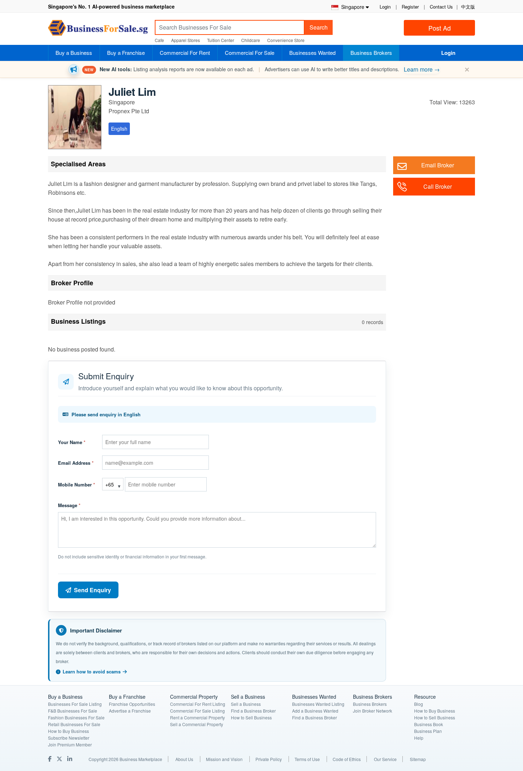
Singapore (351, 6)
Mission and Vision (224, 759)
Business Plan (428, 731)
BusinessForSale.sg (98, 30)
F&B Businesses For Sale (72, 711)
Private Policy (268, 759)
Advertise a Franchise (130, 711)
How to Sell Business (251, 717)
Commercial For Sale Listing (197, 711)
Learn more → (422, 69)
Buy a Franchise (126, 52)
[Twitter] (60, 759)
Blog (418, 704)
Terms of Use (307, 759)
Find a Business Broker (253, 711)
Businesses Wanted (312, 52)
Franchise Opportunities (132, 704)
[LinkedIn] (70, 759)
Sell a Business (246, 704)
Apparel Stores (185, 40)
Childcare (250, 40)
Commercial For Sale (249, 52)
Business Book (428, 724)
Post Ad (439, 27)
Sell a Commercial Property (196, 724)
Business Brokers (371, 52)
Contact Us (441, 6)
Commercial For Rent (185, 52)
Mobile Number (76, 484)
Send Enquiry (92, 590)
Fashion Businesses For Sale (76, 717)
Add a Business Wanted (315, 711)
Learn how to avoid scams (92, 671)
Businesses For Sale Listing (75, 704)
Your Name (71, 442)
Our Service (385, 759)
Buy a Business (74, 52)
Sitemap (418, 759)
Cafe (159, 40)
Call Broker (437, 186)
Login (385, 6)
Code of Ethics (347, 759)
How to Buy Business (68, 731)
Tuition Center (220, 40)
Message (69, 505)
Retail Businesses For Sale (74, 724)
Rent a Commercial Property (197, 717)
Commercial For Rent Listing (197, 704)
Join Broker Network (372, 711)
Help (418, 738)
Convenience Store (286, 40)
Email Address (76, 462)
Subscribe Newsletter (68, 738)
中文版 (468, 6)
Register (410, 6)
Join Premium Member (70, 744)
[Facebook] (50, 759)
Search (319, 27)
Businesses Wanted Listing (318, 704)
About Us (184, 759)
